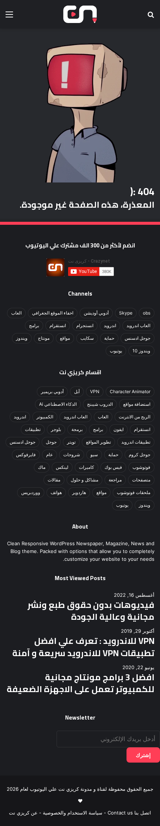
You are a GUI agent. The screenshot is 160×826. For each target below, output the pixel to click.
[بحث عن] (150, 17)
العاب (16, 313)
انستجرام (84, 325)
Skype (125, 313)
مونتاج (43, 338)
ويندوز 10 (141, 350)
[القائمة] (9, 17)
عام (49, 454)
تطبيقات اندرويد (135, 442)
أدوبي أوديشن (96, 313)
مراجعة (115, 480)
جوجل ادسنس (137, 338)
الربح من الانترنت (134, 416)
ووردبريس (30, 492)
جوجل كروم (139, 454)
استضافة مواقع (136, 404)
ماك (41, 467)
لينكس (62, 467)
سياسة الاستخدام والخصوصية (72, 813)
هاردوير (79, 492)
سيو (94, 454)
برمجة (77, 429)
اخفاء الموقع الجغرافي (52, 313)
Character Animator (130, 391)
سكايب (87, 338)
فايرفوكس (26, 454)
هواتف (56, 492)
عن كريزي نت (23, 813)
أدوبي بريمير (52, 391)
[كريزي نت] (80, 14)
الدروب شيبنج (100, 404)
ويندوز (22, 338)
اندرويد (110, 325)
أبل (77, 391)
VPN (94, 391)
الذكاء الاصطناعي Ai (58, 404)
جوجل (51, 442)
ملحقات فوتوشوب (133, 492)
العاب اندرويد (138, 325)
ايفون (118, 429)
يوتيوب (116, 350)
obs (146, 313)
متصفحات (141, 480)
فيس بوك (113, 467)
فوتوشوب (141, 467)
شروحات (71, 454)
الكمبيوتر (44, 416)
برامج (34, 325)
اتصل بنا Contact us (129, 813)
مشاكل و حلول (84, 480)
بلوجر (56, 429)
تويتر (71, 442)
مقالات (54, 480)
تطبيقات (33, 429)
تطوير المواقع (98, 442)
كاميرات (86, 467)
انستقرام (57, 325)
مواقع (65, 338)
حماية (109, 338)
